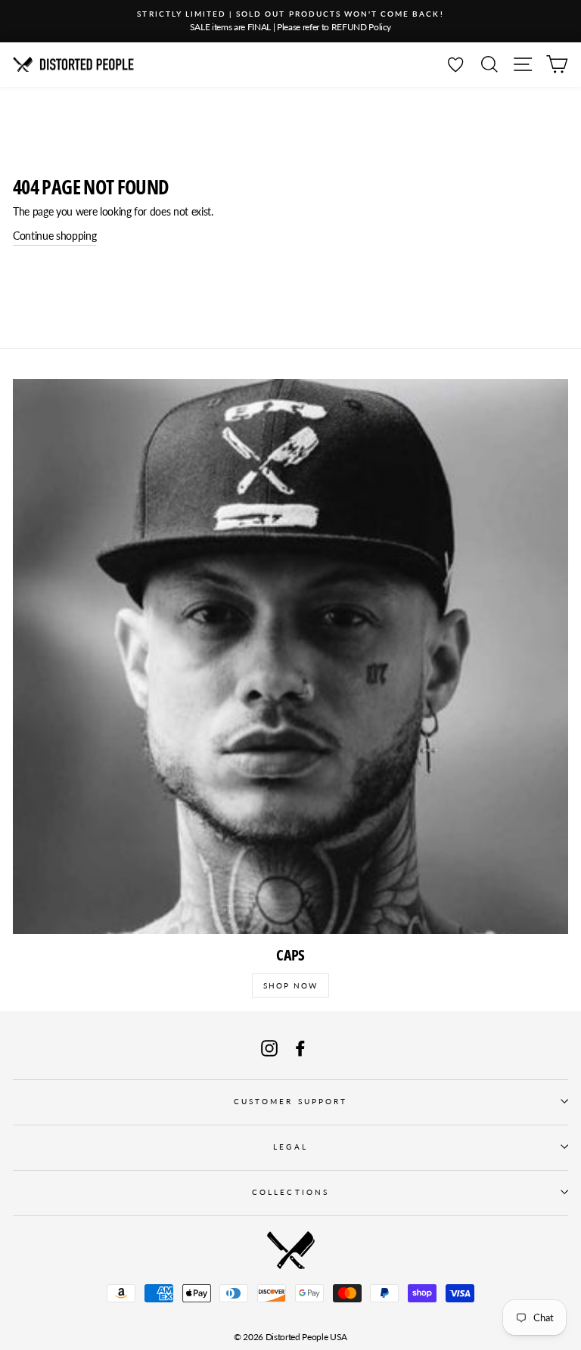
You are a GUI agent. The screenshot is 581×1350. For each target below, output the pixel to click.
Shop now (290, 985)
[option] (290, 21)
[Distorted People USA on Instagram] (269, 1048)
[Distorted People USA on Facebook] (300, 1048)
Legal (290, 1146)
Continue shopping (54, 236)
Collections (290, 1191)
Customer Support (290, 1101)
